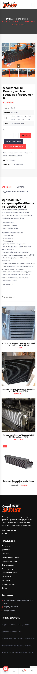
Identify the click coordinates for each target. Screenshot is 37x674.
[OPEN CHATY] (6, 668)
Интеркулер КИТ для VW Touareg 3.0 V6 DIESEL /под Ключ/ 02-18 (18, 436)
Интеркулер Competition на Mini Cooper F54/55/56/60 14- (19, 482)
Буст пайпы (6, 554)
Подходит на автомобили (15, 191)
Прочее (4, 588)
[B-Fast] (9, 4)
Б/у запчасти (6, 577)
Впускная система (8, 584)
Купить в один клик (13, 141)
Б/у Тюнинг (6, 580)
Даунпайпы (6, 550)
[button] (18, 45)
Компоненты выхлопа (9, 573)
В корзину (26, 135)
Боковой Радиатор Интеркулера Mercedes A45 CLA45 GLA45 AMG (18, 390)
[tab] (7, 187)
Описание (7, 187)
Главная (9, 19)
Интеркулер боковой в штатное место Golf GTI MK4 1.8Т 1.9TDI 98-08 (18, 344)
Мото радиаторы (8, 569)
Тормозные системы (9, 561)
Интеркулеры (22, 19)
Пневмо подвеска (8, 565)
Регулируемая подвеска (10, 557)
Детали (20, 187)
